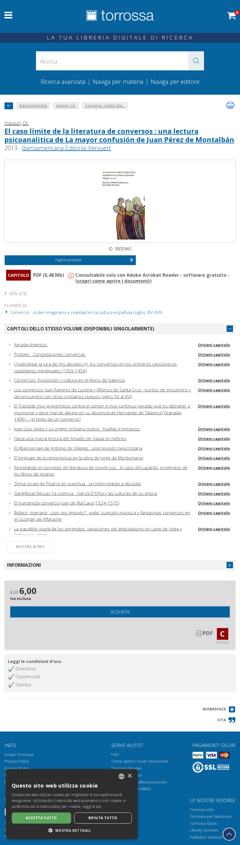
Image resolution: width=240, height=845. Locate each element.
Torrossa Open (203, 823)
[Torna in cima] (229, 834)
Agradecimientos (30, 344)
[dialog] (72, 804)
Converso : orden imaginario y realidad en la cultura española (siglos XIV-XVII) (85, 312)
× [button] (129, 776)
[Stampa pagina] (230, 105)
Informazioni (24, 565)
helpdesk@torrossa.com (145, 782)
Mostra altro (30, 546)
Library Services (204, 830)
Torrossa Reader (126, 768)
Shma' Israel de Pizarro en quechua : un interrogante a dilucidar (77, 483)
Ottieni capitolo (214, 344)
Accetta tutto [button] (41, 817)
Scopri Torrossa (18, 754)
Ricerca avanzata (63, 81)
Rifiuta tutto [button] (102, 817)
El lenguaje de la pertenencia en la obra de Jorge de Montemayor (78, 458)
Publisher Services (206, 837)
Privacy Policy (16, 761)
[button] (196, 60)
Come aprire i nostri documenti (139, 761)
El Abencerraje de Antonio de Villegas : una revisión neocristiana (78, 448)
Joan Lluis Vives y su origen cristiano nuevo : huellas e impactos (77, 429)
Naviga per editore (175, 81)
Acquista (120, 612)
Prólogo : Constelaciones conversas (49, 354)
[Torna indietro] (8, 105)
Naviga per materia (118, 81)
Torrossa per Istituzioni (210, 816)
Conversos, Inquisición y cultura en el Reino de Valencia (69, 380)
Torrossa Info (202, 809)
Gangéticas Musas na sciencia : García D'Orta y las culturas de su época (85, 493)
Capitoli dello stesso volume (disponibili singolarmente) (80, 328)
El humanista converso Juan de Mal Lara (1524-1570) (66, 503)
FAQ (115, 754)
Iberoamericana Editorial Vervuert (66, 148)
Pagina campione (68, 259)
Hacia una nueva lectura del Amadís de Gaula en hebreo (70, 438)
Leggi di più (92, 806)
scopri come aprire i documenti (113, 281)
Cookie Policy (16, 768)
